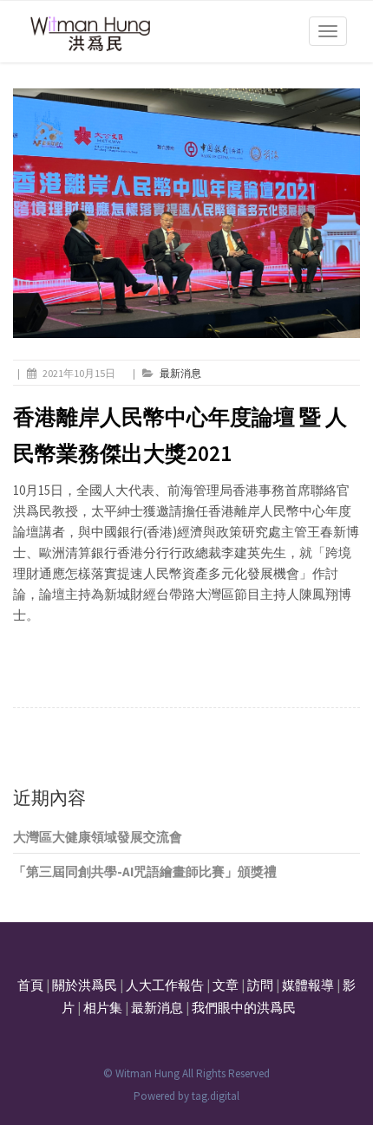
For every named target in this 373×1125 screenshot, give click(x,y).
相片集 (102, 1007)
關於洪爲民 (84, 985)
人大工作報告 (165, 985)
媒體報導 (308, 985)
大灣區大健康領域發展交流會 (97, 837)
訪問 (260, 985)
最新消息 (180, 373)
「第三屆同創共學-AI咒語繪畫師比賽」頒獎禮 (145, 871)
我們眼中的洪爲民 (244, 1007)
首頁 (30, 985)
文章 (226, 985)
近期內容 (49, 798)
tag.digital (215, 1096)
